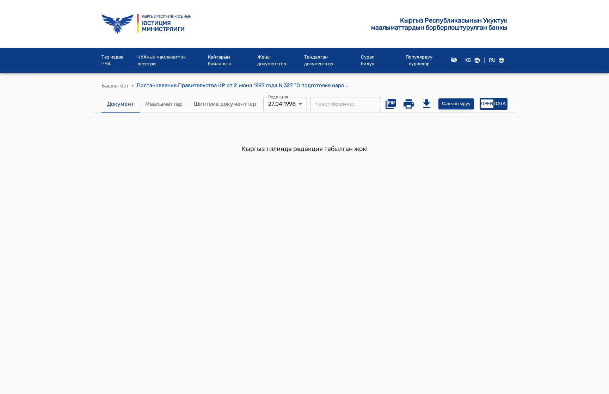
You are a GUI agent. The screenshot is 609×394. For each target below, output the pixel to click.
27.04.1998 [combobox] (282, 104)
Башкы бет (115, 86)
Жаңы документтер (271, 60)
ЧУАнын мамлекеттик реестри (161, 60)
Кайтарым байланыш (219, 60)
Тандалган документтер (318, 60)
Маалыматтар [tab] (164, 104)
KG (468, 60)
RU (492, 60)
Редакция (278, 96)
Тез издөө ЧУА (112, 60)
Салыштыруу (456, 103)
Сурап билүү (368, 60)
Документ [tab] (120, 104)
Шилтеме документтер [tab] (225, 104)
